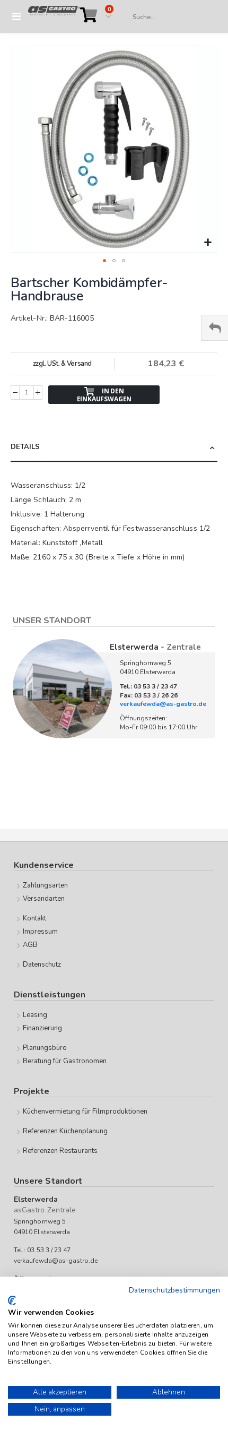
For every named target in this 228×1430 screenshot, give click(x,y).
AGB (30, 945)
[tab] (114, 448)
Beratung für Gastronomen (65, 1061)
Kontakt (34, 918)
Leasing (35, 1015)
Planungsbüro (45, 1048)
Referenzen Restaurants (60, 1151)
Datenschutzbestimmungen (174, 1290)
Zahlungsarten (45, 885)
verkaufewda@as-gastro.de (163, 704)
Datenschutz (42, 964)
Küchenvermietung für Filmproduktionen (85, 1111)
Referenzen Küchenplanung (65, 1131)
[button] (207, 243)
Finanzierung (43, 1028)
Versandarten (44, 898)
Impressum (40, 931)
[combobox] (169, 17)
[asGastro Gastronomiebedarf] (54, 16)
